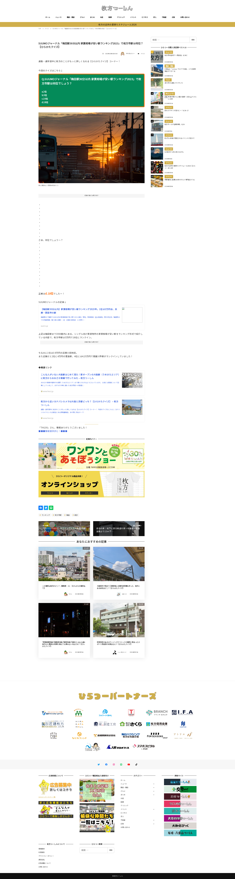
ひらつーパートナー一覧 (46, 797)
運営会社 (41, 859)
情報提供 (41, 849)
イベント (133, 17)
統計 (76, 515)
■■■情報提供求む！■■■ (52, 431)
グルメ (82, 17)
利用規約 (41, 852)
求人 (154, 17)
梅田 (68, 515)
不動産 (164, 17)
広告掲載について (44, 863)
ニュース (58, 17)
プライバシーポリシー (46, 856)
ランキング (45, 515)
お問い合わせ (185, 17)
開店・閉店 (71, 17)
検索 (192, 40)
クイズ (143, 54)
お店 (101, 17)
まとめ (92, 17)
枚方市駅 (57, 515)
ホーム (47, 17)
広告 (173, 17)
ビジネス (145, 17)
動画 (110, 17)
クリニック (121, 17)
